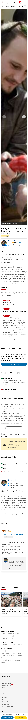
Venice (3, 651)
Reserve (21, 717)
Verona (3, 655)
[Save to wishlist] (22, 6)
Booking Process (6, 683)
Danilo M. (12, 240)
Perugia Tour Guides (12, 633)
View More (14, 339)
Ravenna (3, 660)
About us (4, 680)
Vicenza (19, 653)
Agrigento (10, 660)
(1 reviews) (17, 558)
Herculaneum (17, 660)
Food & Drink (19, 6)
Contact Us (5, 697)
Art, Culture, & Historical (16, 644)
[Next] (24, 116)
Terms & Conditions (7, 702)
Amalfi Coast (4, 662)
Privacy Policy (6, 704)
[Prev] (4, 116)
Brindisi (13, 655)
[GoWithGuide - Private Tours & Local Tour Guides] (4, 243)
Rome (19, 651)
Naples (3, 653)
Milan (7, 653)
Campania (19, 655)
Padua (8, 655)
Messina (13, 653)
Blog (3, 687)
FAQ (3, 699)
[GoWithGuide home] (2, 2)
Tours (12, 6)
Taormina (3, 658)
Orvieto (20, 658)
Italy (2, 6)
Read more (14, 428)
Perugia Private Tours (7, 636)
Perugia (7, 6)
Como (9, 658)
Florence (8, 651)
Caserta (14, 658)
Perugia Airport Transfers (8, 638)
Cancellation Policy (7, 706)
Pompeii (14, 651)
